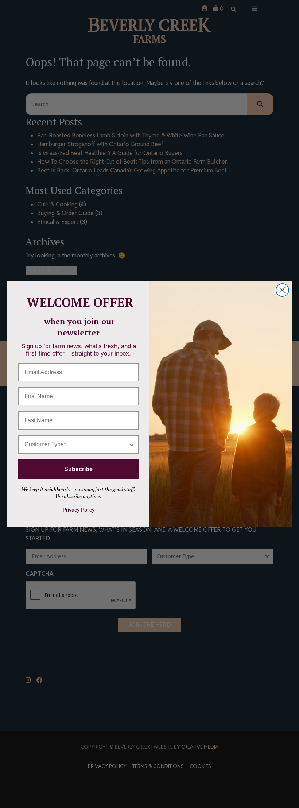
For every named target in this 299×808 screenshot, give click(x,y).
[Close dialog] (282, 290)
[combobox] (76, 444)
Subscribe (78, 469)
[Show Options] (131, 444)
